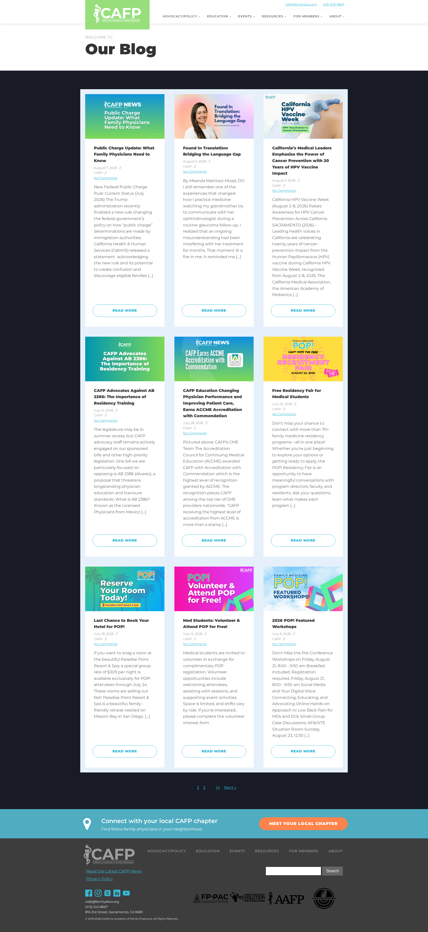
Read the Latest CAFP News (114, 871)
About (335, 16)
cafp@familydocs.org (301, 4)
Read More (124, 310)
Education (217, 16)
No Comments (105, 178)
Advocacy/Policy (180, 16)
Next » (230, 787)
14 (218, 787)
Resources (272, 16)
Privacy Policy (99, 879)
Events (245, 16)
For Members (307, 16)
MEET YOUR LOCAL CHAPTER (303, 823)
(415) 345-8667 (333, 4)
